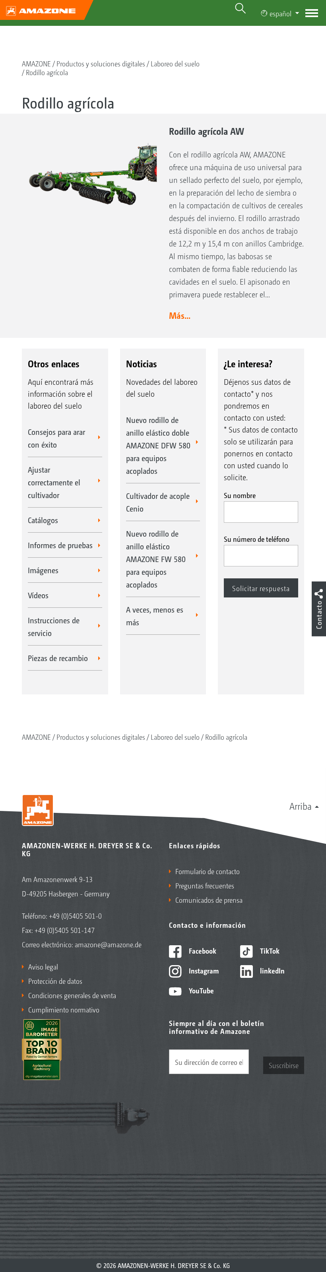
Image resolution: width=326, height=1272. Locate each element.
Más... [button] (179, 315)
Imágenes (43, 570)
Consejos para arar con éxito (56, 438)
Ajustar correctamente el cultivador (54, 482)
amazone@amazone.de (108, 944)
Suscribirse (284, 1064)
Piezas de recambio (58, 658)
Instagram (203, 970)
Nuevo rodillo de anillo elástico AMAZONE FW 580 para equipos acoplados (156, 558)
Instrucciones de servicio (54, 626)
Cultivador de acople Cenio (158, 502)
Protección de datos (55, 980)
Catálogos (43, 520)
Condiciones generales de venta (72, 995)
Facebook (201, 950)
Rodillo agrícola (47, 72)
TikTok (268, 950)
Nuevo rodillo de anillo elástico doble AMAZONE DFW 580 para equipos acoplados (158, 445)
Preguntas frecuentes (204, 885)
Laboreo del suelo (175, 63)
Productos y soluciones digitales (100, 63)
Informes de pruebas (60, 545)
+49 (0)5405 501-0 (75, 915)
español (280, 13)
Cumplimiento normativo (63, 1009)
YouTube (200, 990)
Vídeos (38, 595)
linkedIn (271, 970)
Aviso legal (43, 966)
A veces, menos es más (154, 615)
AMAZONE (36, 63)
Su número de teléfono (256, 538)
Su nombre (240, 494)
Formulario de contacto (207, 870)
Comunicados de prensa (209, 899)
